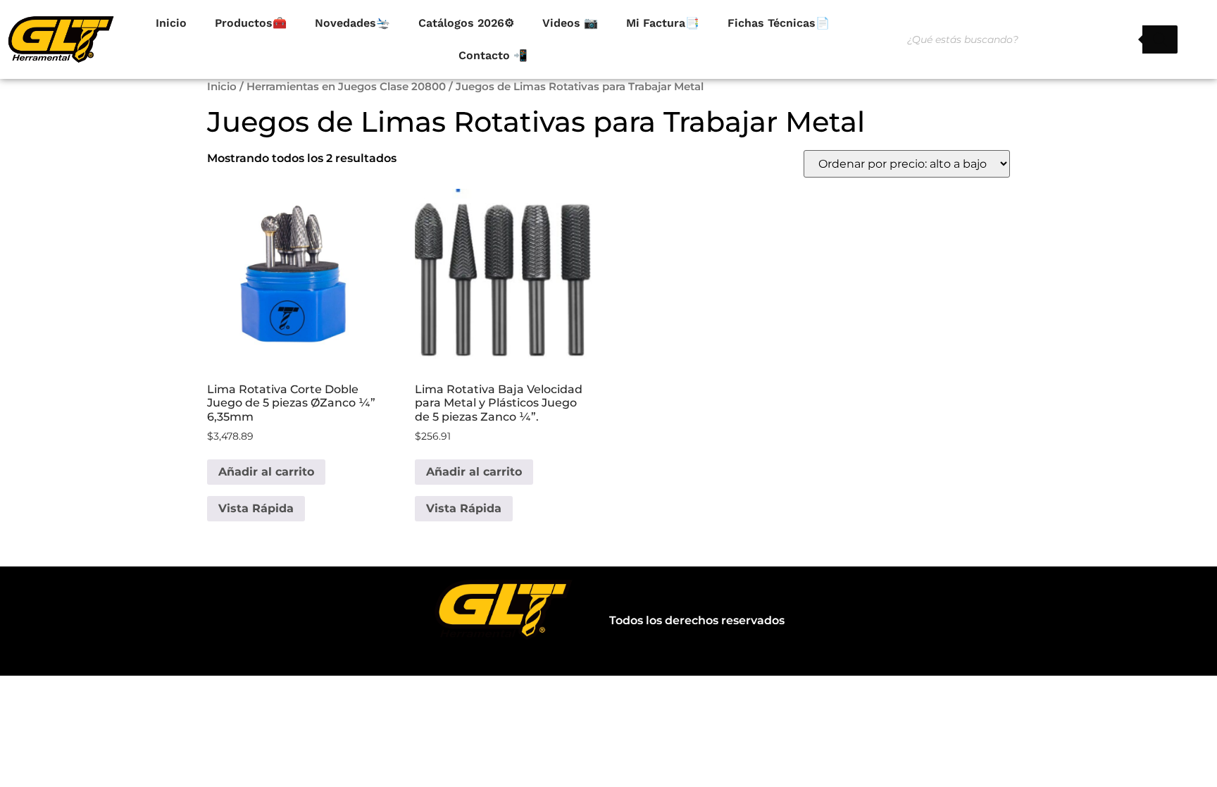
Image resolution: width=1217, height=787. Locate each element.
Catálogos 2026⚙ (466, 23)
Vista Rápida (256, 508)
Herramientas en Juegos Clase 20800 (346, 86)
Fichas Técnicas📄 (779, 23)
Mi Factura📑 (662, 23)
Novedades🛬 (352, 23)
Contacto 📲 (493, 55)
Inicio (171, 23)
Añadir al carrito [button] (266, 471)
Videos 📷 (570, 23)
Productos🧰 (251, 23)
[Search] (1160, 39)
